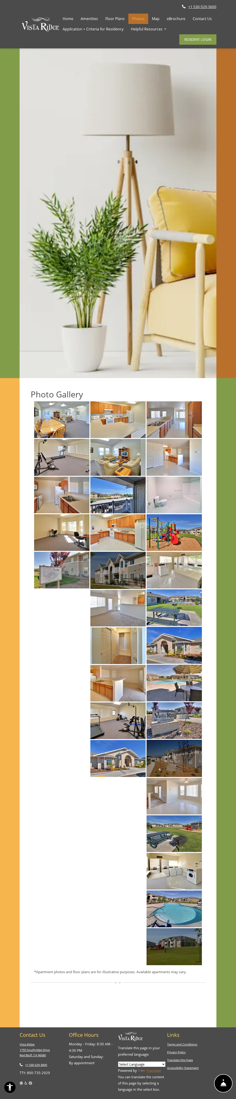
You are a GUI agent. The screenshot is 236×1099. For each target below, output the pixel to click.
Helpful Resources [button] (147, 29)
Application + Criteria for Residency (95, 29)
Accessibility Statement (183, 1068)
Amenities (89, 18)
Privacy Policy (176, 1052)
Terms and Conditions (182, 1044)
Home (68, 18)
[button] (61, 419)
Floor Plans (115, 18)
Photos (138, 18)
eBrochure (176, 18)
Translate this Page (180, 1060)
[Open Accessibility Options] (9, 1088)
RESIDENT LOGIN (197, 39)
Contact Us (202, 18)
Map (155, 18)
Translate (153, 1070)
